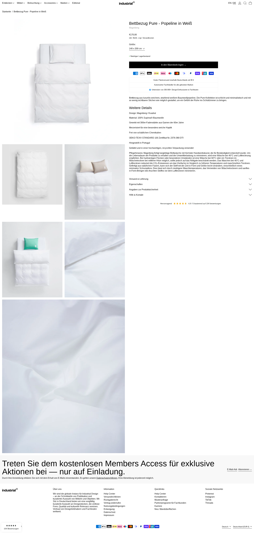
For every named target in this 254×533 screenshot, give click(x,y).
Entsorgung (109, 509)
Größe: (132, 44)
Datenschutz (109, 512)
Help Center (109, 494)
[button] (245, 3)
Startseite (6, 11)
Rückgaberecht (111, 500)
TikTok (208, 500)
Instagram (210, 497)
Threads (209, 503)
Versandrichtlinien (112, 497)
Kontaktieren (160, 497)
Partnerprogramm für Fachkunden (170, 503)
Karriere (158, 506)
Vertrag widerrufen (112, 503)
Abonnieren (243, 469)
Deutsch (225, 527)
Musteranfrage (161, 500)
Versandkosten (148, 38)
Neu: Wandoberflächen (165, 509)
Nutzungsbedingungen (114, 506)
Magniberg (134, 28)
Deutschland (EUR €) (241, 527)
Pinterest (209, 494)
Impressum (109, 515)
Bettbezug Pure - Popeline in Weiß (30, 11)
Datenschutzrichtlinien (106, 478)
